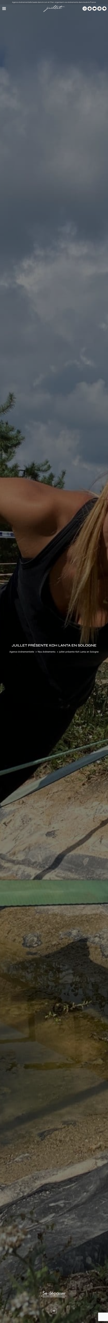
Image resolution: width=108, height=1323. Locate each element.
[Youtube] (94, 8)
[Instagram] (85, 8)
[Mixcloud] (89, 8)
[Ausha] (104, 8)
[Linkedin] (99, 8)
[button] (4, 8)
